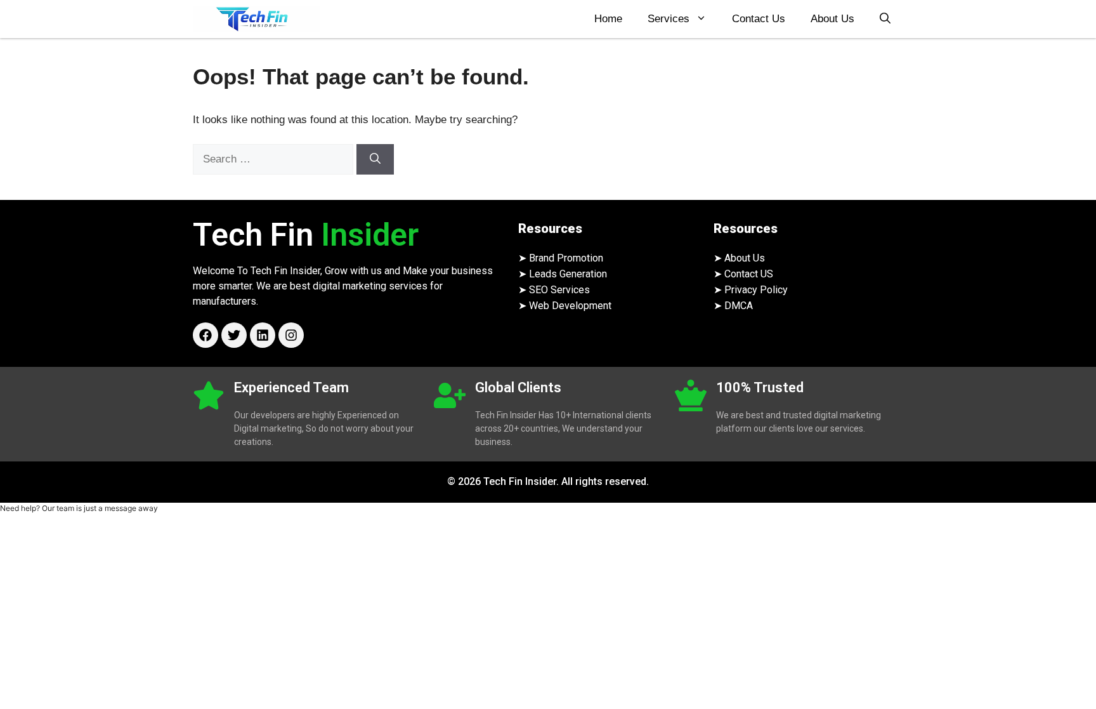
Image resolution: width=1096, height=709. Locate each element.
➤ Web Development (564, 306)
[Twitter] (234, 335)
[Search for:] (274, 159)
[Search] (375, 159)
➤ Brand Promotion (560, 258)
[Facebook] (205, 335)
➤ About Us (739, 258)
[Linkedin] (262, 335)
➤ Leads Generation (562, 274)
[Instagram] (291, 335)
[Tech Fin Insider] (256, 19)
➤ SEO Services (554, 290)
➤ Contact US (743, 274)
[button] (885, 19)
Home (608, 19)
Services (668, 19)
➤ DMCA (733, 306)
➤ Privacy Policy (751, 290)
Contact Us (758, 19)
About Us (832, 19)
